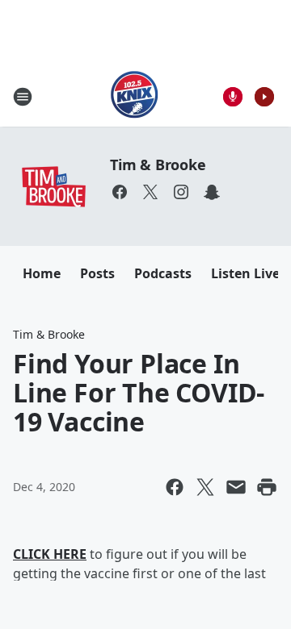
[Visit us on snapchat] (211, 192)
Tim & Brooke (158, 164)
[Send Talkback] (232, 96)
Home (42, 273)
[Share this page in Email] (236, 487)
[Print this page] (266, 487)
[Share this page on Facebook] (174, 487)
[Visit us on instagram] (181, 192)
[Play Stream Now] (264, 96)
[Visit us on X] (150, 192)
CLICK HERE (49, 554)
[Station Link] (134, 96)
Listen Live (245, 273)
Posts (97, 273)
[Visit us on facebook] (119, 192)
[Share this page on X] (205, 487)
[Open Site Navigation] (22, 96)
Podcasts (163, 273)
